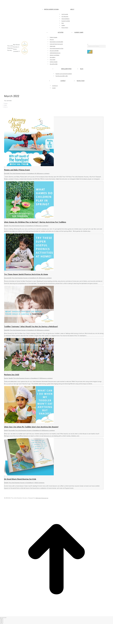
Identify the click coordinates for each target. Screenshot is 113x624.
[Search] (87, 48)
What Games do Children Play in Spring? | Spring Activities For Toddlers (35, 222)
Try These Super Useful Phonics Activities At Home (26, 274)
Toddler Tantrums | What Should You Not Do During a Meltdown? (31, 326)
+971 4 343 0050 (12, 1)
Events (6, 173)
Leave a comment (44, 173)
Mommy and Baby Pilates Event (17, 170)
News (10, 378)
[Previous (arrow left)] (0, 621)
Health (6, 330)
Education (7, 278)
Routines (11, 430)
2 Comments (40, 482)
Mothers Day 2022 (11, 374)
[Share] (2, 617)
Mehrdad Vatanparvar (42, 498)
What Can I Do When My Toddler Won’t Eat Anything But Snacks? (31, 427)
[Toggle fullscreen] (4, 617)
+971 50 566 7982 (22, 1)
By (19, 173)
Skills (5, 225)
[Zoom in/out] (5, 617)
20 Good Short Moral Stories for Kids (20, 479)
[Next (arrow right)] (2, 621)
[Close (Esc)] (0, 617)
